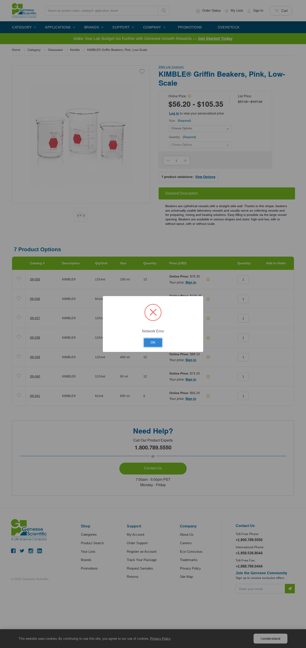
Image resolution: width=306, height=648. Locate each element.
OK (153, 342)
